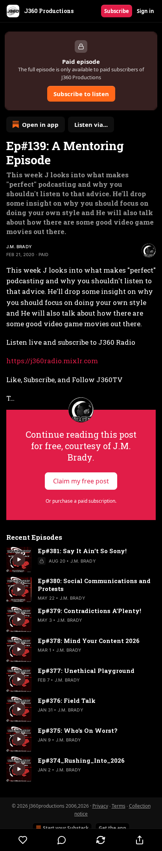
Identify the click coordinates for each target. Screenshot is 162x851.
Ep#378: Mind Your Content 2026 (89, 641)
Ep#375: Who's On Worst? (78, 730)
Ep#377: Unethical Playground (86, 670)
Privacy (100, 806)
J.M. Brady (19, 246)
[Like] (22, 840)
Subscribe (116, 11)
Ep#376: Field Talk (67, 700)
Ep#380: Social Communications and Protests (94, 585)
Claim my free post (81, 481)
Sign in (145, 11)
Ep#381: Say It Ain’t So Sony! (82, 551)
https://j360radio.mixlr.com (52, 360)
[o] (19, 559)
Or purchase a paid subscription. (81, 501)
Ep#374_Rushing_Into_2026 (81, 760)
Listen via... (91, 124)
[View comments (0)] (61, 840)
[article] (81, 559)
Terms (118, 806)
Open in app (40, 124)
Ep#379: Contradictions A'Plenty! (89, 611)
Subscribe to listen (81, 94)
